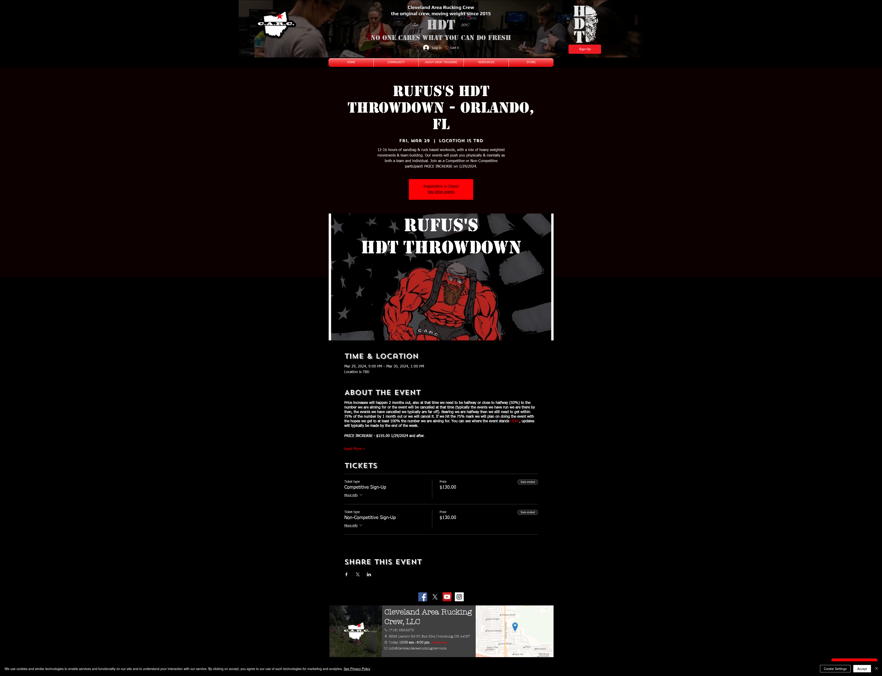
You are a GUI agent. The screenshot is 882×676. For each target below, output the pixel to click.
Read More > (354, 449)
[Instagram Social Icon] (459, 596)
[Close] (876, 668)
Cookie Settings (835, 668)
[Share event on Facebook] (346, 574)
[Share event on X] (358, 574)
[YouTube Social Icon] (447, 596)
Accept (862, 668)
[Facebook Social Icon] (422, 596)
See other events (441, 192)
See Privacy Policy (357, 668)
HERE (514, 421)
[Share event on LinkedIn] (369, 574)
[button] (453, 48)
